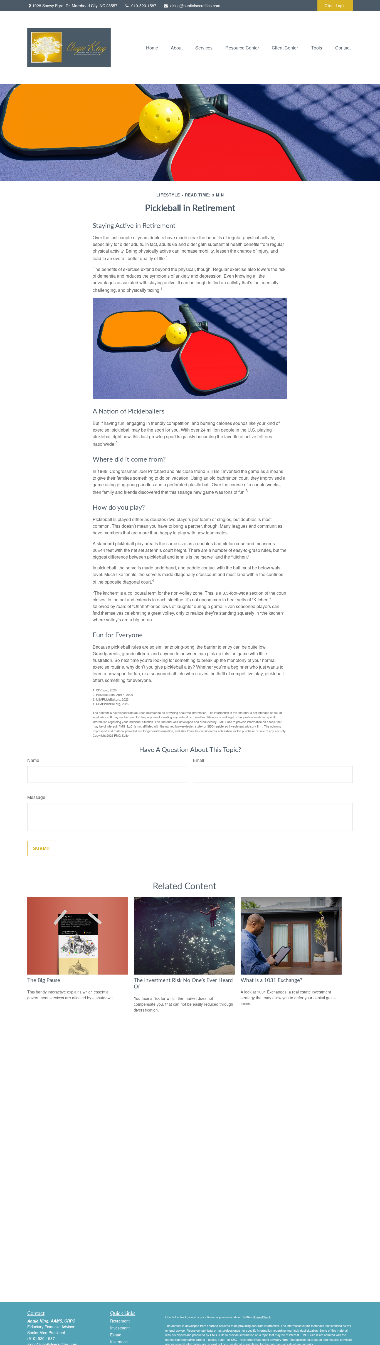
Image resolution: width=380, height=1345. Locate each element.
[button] (152, 47)
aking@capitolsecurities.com (195, 5)
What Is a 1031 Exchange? (271, 980)
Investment (120, 1328)
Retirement (120, 1321)
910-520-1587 (143, 5)
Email (198, 760)
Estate (115, 1334)
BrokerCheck (262, 1317)
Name (33, 760)
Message (36, 797)
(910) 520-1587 (41, 1338)
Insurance (119, 1341)
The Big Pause (43, 980)
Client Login (335, 5)
